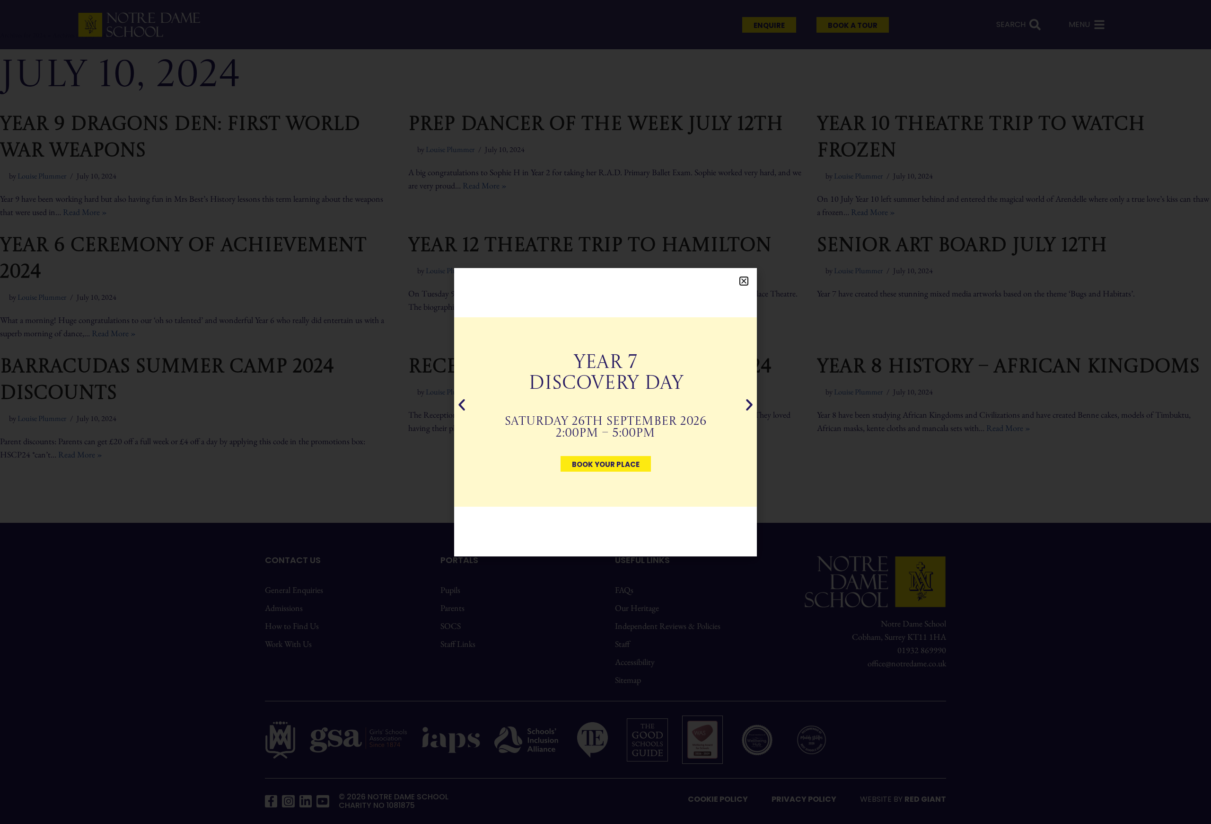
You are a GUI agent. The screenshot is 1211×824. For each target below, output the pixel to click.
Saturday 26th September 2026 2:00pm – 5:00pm (605, 427)
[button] (743, 281)
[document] (605, 412)
